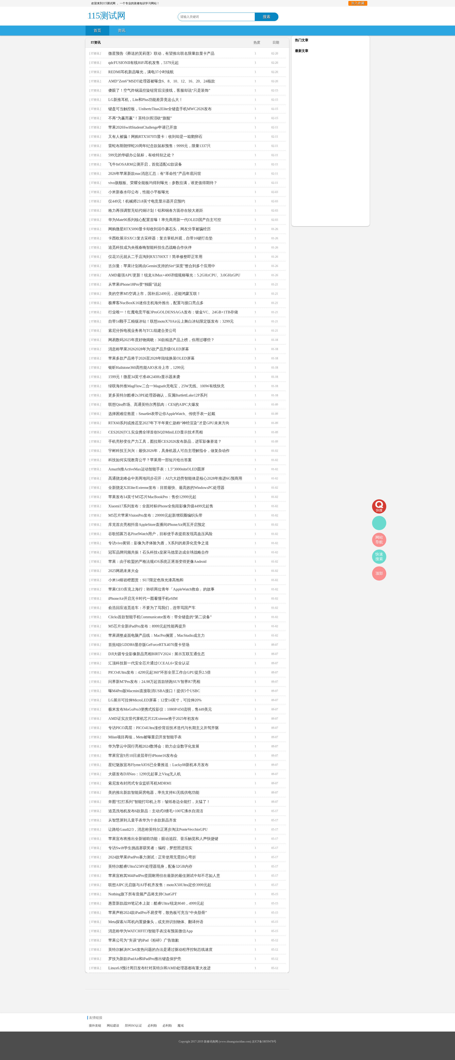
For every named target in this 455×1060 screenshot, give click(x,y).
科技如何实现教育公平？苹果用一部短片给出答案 (150, 460)
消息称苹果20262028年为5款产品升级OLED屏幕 (148, 349)
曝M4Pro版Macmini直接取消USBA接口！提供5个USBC (154, 691)
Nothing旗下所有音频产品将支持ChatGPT (142, 894)
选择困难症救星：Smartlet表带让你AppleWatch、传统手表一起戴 (161, 414)
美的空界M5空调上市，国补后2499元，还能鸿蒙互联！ (154, 294)
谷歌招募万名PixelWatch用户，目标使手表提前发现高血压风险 (160, 534)
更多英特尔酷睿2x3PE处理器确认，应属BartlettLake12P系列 (157, 395)
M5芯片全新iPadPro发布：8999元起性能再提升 (147, 626)
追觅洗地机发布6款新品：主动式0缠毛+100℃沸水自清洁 (155, 811)
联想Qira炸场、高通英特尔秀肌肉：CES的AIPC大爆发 (153, 404)
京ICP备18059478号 (264, 1041)
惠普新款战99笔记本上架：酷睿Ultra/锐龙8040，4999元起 (156, 903)
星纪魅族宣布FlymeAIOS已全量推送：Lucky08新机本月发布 (158, 765)
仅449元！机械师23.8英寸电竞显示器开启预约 (146, 201)
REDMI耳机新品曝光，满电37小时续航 (141, 72)
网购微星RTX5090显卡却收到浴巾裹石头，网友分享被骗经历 (159, 229)
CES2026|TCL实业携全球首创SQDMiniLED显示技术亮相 (155, 432)
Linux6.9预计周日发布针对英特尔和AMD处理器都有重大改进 (159, 968)
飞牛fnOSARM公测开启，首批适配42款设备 (145, 164)
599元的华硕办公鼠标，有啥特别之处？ (141, 155)
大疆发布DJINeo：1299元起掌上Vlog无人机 (144, 774)
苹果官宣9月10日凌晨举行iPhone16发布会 (142, 755)
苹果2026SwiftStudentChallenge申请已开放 (142, 127)
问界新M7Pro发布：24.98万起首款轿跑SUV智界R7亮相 (154, 682)
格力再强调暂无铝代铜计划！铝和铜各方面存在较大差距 (155, 210)
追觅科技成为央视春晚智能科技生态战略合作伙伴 (150, 247)
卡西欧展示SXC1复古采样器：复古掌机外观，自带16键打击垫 (160, 238)
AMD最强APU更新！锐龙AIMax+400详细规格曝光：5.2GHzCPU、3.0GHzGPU (174, 275)
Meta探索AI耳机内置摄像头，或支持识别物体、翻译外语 (155, 922)
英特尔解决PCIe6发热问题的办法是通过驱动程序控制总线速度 (160, 949)
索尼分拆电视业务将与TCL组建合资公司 (142, 331)
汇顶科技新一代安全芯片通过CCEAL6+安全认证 (149, 663)
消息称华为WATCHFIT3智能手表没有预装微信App (150, 931)
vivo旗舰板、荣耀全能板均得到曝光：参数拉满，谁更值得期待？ (162, 183)
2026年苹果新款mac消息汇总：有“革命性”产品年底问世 (154, 173)
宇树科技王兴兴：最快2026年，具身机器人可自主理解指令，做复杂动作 (169, 451)
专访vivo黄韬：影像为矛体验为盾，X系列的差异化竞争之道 (158, 543)
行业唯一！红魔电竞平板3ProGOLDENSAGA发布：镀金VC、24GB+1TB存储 (173, 312)
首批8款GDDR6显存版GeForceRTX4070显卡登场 (148, 645)
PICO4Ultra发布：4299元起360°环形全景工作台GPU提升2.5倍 (159, 672)
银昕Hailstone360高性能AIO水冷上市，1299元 (146, 367)
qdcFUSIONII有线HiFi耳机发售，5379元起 (143, 63)
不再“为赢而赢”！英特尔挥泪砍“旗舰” (140, 118)
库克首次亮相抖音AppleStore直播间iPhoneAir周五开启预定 (156, 525)
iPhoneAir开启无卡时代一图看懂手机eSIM (142, 598)
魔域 (180, 1025)
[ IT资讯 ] (95, 53)
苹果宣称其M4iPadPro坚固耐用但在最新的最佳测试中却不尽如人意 (164, 876)
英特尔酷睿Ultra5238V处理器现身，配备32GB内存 (150, 866)
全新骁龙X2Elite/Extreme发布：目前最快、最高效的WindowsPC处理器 (166, 488)
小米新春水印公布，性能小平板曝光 (138, 192)
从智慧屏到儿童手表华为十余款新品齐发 (142, 820)
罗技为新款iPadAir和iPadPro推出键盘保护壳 (144, 959)
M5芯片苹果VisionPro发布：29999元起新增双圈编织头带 (155, 515)
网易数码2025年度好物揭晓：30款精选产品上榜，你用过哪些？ (161, 340)
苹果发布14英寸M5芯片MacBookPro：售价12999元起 (152, 497)
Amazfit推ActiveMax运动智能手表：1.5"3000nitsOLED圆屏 (156, 469)
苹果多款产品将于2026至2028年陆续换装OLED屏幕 (151, 358)
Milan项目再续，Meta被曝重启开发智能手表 (145, 737)
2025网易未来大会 (123, 571)
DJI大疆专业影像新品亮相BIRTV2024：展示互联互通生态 (156, 654)
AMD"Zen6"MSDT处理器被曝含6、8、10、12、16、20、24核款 (161, 81)
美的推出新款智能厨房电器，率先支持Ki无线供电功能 (153, 792)
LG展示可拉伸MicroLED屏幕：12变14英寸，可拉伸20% (154, 700)
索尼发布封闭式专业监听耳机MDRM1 (140, 783)
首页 (97, 30)
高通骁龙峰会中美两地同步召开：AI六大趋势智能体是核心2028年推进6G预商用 (175, 478)
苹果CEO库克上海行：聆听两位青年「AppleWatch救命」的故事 (161, 589)
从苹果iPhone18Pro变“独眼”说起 (134, 284)
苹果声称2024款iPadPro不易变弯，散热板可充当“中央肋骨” (157, 913)
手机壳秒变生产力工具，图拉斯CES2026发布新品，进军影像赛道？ (165, 441)
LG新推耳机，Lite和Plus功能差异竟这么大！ (145, 100)
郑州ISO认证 (133, 1025)
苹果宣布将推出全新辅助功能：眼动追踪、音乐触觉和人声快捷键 (163, 839)
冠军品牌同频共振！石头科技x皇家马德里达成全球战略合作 (158, 552)
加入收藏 (357, 3)
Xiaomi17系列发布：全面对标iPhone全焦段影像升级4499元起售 (160, 506)
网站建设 (113, 1025)
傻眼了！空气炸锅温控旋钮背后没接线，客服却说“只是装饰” (159, 90)
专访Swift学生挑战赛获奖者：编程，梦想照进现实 (150, 848)
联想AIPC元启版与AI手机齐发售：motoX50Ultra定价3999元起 (159, 885)
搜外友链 (95, 1025)
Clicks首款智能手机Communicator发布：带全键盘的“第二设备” (160, 617)
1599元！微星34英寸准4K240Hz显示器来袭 (144, 377)
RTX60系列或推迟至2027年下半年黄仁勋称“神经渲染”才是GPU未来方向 (168, 423)
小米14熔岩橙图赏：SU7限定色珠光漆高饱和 (145, 580)
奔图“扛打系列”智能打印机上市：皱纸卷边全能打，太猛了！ (159, 802)
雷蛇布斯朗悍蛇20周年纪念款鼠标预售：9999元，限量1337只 (159, 146)
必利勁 (152, 1025)
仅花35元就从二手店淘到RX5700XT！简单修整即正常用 (155, 257)
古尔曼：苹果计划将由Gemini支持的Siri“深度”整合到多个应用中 (161, 266)
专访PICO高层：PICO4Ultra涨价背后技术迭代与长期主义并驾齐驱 (163, 728)
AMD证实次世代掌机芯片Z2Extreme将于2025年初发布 (153, 719)
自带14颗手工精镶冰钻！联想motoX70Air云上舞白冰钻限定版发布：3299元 (171, 321)
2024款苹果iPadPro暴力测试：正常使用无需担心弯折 (152, 857)
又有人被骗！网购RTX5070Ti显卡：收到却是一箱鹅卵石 (155, 137)
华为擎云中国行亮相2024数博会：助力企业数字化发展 (153, 746)
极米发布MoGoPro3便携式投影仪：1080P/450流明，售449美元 (160, 709)
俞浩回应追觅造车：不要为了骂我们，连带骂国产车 (152, 608)
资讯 (121, 30)
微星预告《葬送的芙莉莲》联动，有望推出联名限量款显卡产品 (161, 53)
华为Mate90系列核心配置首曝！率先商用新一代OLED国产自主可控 (164, 220)
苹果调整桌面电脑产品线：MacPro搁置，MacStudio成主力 (156, 635)
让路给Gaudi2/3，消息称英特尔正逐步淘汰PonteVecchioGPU (158, 829)
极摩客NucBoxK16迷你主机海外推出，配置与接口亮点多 (156, 303)
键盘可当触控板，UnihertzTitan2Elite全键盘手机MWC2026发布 (160, 109)
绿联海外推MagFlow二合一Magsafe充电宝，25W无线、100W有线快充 (166, 386)
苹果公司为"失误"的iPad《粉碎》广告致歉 (143, 940)
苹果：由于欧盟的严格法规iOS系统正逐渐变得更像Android (157, 561)
